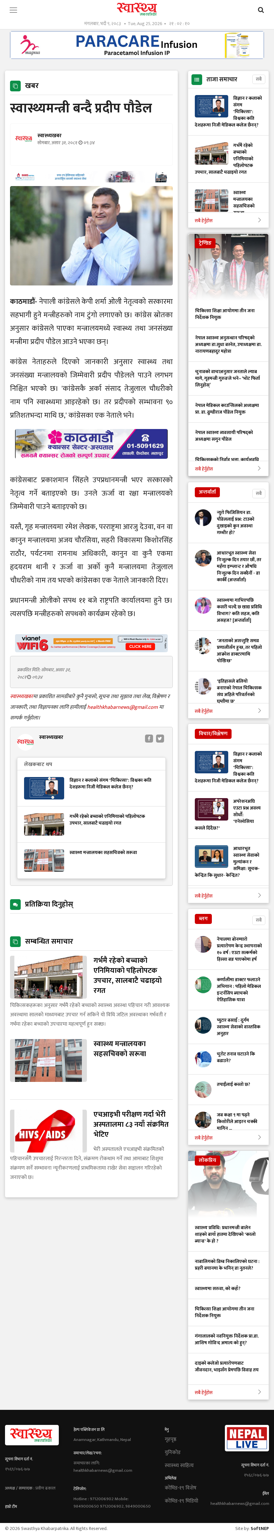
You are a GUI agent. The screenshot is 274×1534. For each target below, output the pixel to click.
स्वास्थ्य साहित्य (179, 1465)
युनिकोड (172, 1452)
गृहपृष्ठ (170, 1439)
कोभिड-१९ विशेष (180, 1488)
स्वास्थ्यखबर (21, 696)
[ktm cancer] (91, 466)
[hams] (91, 180)
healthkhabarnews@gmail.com (123, 707)
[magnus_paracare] (137, 57)
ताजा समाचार (222, 80)
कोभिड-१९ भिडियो (181, 1501)
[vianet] (91, 650)
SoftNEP (260, 1528)
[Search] (261, 10)
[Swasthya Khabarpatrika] (137, 9)
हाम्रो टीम (11, 1506)
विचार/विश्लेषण (213, 733)
